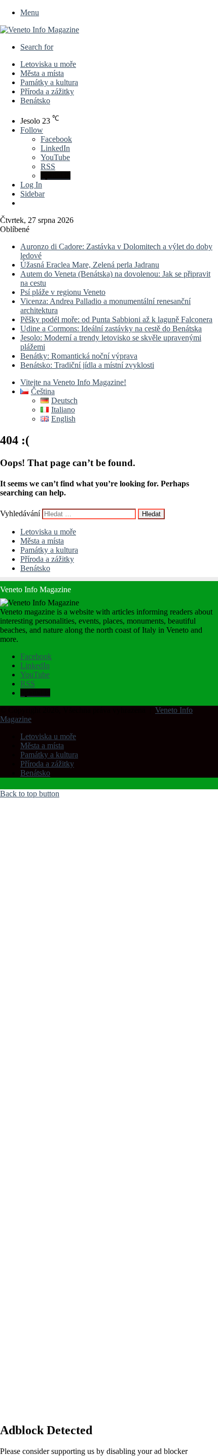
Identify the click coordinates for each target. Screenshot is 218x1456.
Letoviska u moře (48, 64)
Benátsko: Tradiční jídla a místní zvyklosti (87, 365)
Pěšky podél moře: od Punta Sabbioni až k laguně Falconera (116, 319)
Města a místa (42, 73)
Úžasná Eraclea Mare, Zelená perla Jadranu (89, 264)
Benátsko (35, 100)
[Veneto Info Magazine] (39, 29)
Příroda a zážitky (47, 91)
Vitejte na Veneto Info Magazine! (73, 382)
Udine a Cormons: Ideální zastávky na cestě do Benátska (111, 328)
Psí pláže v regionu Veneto (62, 292)
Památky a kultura (49, 82)
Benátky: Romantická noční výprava (78, 356)
